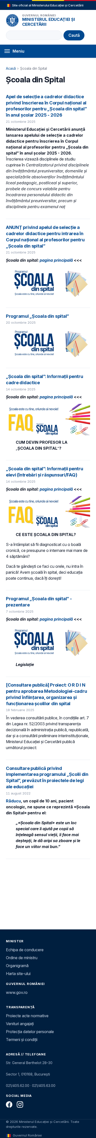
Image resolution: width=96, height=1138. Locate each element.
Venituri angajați (20, 1023)
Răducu (13, 800)
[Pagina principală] (12, 20)
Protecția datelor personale (30, 1031)
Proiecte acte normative (27, 1015)
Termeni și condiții (21, 1039)
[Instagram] (20, 1104)
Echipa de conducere (25, 949)
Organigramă (17, 965)
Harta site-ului (18, 973)
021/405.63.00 (43, 1085)
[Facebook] (9, 1104)
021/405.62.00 (17, 1085)
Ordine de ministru (21, 957)
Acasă (11, 68)
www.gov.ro (17, 992)
